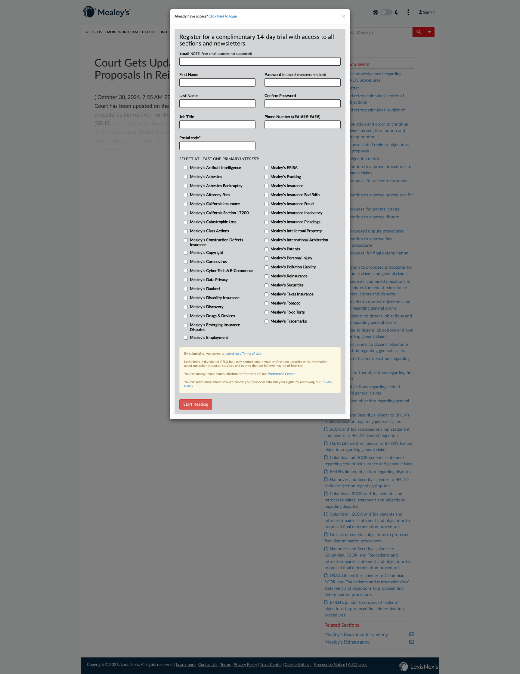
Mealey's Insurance (287, 186)
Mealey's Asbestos (206, 177)
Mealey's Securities (287, 285)
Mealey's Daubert (205, 289)
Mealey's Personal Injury (291, 258)
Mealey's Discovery (207, 307)
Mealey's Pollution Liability (293, 267)
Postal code (189, 138)
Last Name (188, 96)
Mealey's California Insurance (215, 204)
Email (215, 54)
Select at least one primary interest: (219, 159)
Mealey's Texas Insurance (292, 294)
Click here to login (223, 16)
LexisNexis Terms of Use (243, 353)
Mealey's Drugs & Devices (212, 316)
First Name (188, 75)
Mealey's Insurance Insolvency (297, 213)
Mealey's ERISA (284, 168)
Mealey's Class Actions (209, 231)
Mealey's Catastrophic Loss (213, 222)
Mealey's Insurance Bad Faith (295, 195)
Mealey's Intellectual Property (296, 231)
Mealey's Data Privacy (209, 280)
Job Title (186, 117)
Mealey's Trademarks (289, 321)
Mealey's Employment (209, 338)
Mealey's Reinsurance (289, 276)
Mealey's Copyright (206, 253)
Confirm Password (280, 96)
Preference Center (281, 374)
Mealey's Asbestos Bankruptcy (216, 186)
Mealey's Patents (285, 249)
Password (295, 75)
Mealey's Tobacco (285, 303)
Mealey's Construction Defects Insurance (216, 242)
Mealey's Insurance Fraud (292, 204)
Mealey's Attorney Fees (210, 195)
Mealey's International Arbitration (299, 240)
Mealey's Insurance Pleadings (295, 222)
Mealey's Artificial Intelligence (215, 168)
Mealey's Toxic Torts (288, 312)
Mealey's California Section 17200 (219, 213)
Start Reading (195, 404)
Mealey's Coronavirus (208, 262)
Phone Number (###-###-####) (292, 117)
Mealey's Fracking (286, 177)
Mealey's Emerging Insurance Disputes (215, 327)
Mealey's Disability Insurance (215, 298)
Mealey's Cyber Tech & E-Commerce (221, 271)
